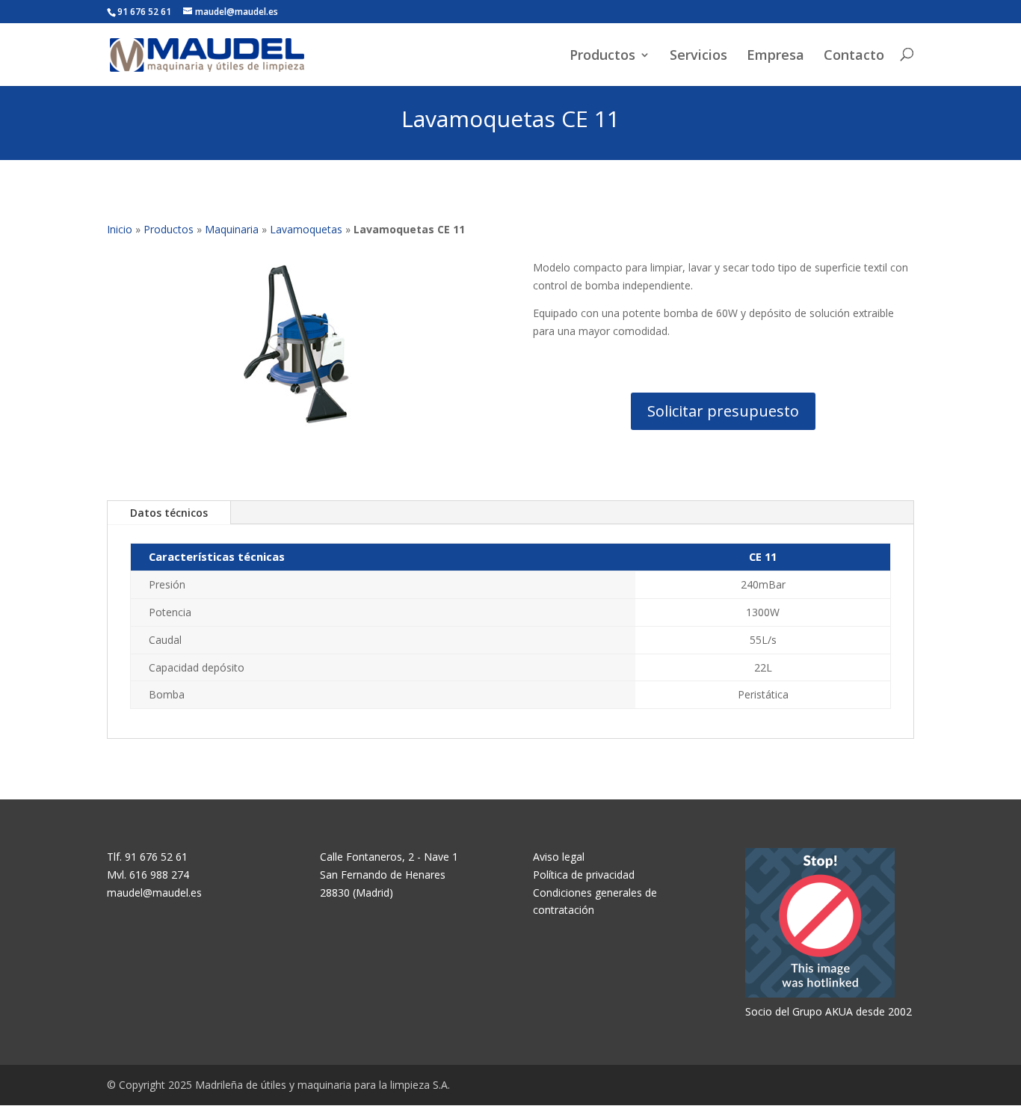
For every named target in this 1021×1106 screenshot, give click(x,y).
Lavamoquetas (306, 229)
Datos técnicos (169, 513)
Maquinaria (232, 229)
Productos (602, 56)
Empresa (775, 56)
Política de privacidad (584, 874)
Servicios (698, 56)
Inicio (119, 229)
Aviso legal (558, 857)
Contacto (854, 56)
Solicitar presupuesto (723, 411)
